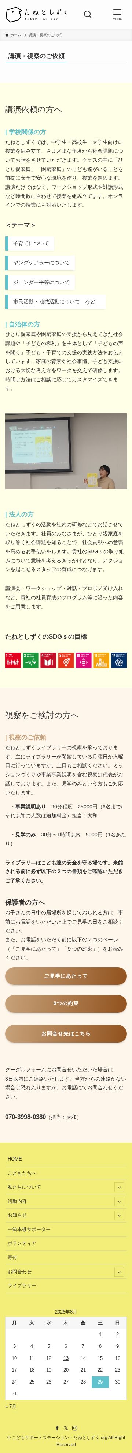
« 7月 (10, 1406)
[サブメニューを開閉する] (119, 1187)
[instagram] (75, 1428)
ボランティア (22, 1243)
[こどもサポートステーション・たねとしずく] (36, 14)
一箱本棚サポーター (29, 1229)
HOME (15, 1159)
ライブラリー (22, 1285)
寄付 (12, 1257)
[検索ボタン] (88, 14)
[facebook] (57, 1428)
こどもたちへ (22, 1173)
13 (66, 1358)
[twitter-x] (66, 1428)
